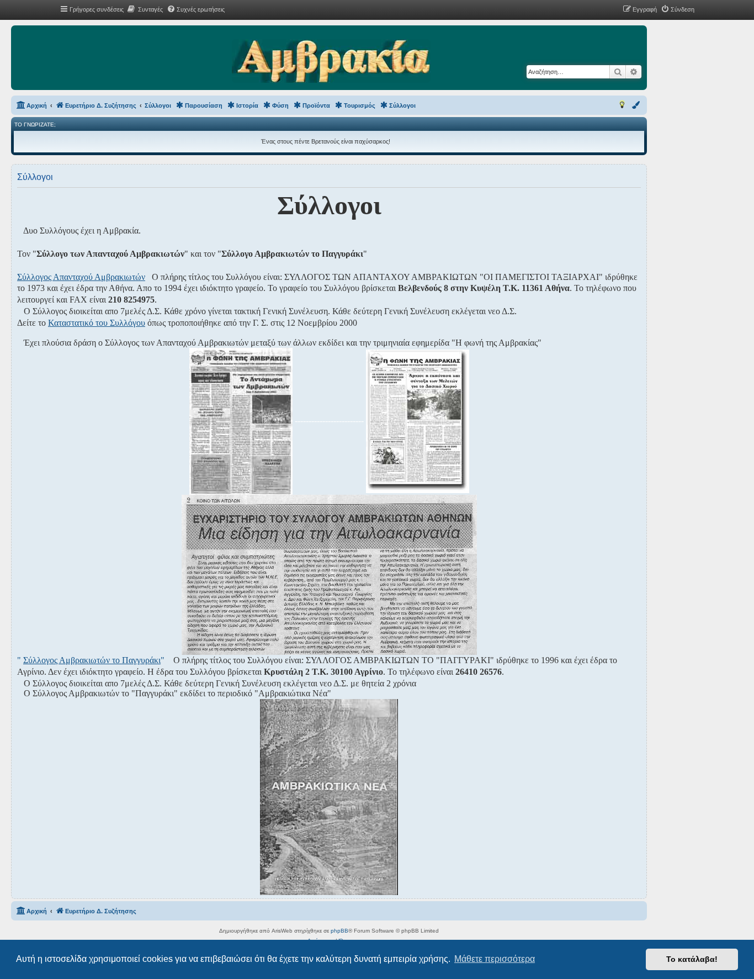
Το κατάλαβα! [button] (692, 959)
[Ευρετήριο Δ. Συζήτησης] (331, 61)
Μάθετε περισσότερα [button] (494, 959)
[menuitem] (144, 9)
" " (90, 660)
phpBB (339, 931)
